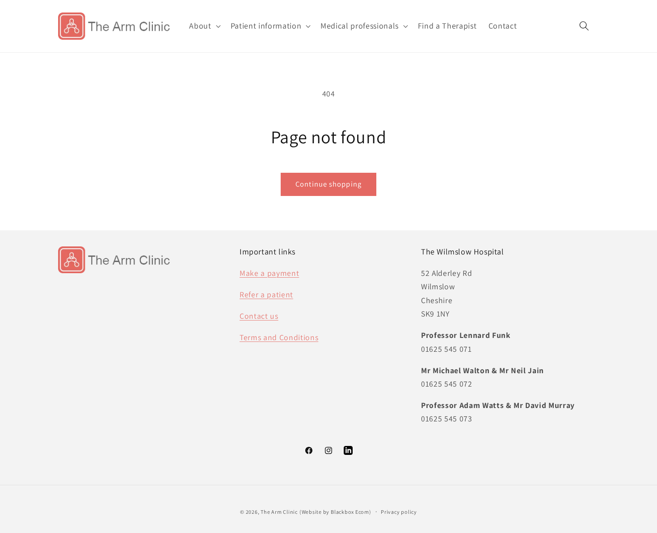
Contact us (259, 316)
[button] (203, 26)
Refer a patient (266, 294)
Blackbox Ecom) (351, 511)
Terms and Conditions (279, 337)
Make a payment (269, 273)
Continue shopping (328, 184)
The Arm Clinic (279, 511)
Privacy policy (399, 511)
